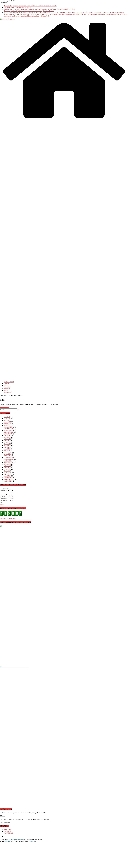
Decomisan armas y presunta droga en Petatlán (17, 7)
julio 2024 (7, 435)
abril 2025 (7, 420)
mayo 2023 (7, 442)
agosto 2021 (7, 464)
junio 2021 (7, 467)
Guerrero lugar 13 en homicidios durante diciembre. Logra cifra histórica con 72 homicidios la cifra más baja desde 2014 (39, 9)
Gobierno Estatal (9, 382)
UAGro (6, 385)
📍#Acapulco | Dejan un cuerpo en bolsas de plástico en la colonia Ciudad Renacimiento (30, 6)
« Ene (1, 504)
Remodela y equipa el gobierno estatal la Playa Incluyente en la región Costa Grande (29, 11)
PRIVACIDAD (8, 833)
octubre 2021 (8, 461)
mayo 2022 (7, 449)
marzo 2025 (7, 422)
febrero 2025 (7, 423)
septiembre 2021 (8, 462)
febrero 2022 (7, 454)
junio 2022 (7, 447)
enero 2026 (7, 417)
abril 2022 (7, 450)
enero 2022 (7, 456)
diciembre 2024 (8, 427)
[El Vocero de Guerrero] (64, 120)
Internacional (7, 392)
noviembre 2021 (8, 459)
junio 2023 (7, 440)
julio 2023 (7, 439)
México (6, 390)
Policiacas (7, 388)
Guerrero (6, 383)
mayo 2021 (7, 469)
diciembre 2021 (8, 457)
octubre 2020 (8, 481)
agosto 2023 (7, 437)
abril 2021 (7, 471)
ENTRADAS (8, 831)
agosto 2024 (7, 434)
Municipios (7, 387)
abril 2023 (7, 444)
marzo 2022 (7, 452)
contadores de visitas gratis (8, 518)
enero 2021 (7, 476)
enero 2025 (7, 425)
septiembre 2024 (8, 432)
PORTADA (7, 829)
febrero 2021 (7, 474)
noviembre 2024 (8, 428)
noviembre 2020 (8, 479)
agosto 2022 (7, 445)
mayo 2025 (7, 418)
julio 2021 (7, 466)
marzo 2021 (7, 472)
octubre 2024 (8, 430)
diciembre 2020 (8, 477)
